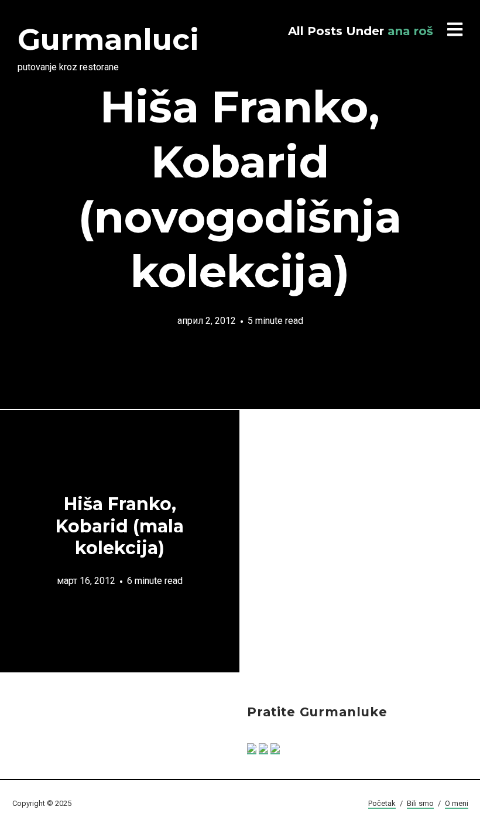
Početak (382, 803)
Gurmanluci (108, 39)
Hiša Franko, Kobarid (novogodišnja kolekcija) (240, 189)
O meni (456, 803)
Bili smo (420, 803)
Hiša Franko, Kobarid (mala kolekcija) (120, 526)
